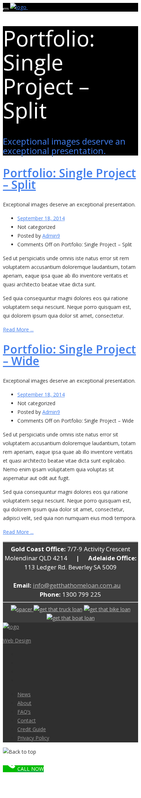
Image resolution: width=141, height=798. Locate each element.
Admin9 (51, 235)
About (24, 703)
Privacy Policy (33, 737)
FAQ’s (24, 711)
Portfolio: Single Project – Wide (69, 354)
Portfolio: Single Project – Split (69, 178)
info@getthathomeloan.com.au (77, 585)
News (24, 694)
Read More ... (18, 329)
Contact (26, 720)
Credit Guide (31, 729)
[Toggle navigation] (6, 9)
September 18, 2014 (41, 218)
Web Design (17, 640)
